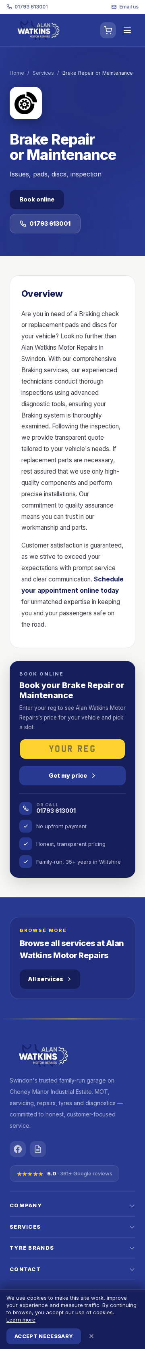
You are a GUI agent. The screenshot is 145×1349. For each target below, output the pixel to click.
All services (45, 979)
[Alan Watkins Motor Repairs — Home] (38, 30)
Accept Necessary (43, 1336)
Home (17, 73)
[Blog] (38, 1149)
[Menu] (127, 30)
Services (43, 73)
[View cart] (108, 30)
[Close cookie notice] (91, 1336)
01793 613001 (31, 7)
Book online (36, 199)
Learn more (20, 1319)
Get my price (68, 775)
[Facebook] (18, 1149)
